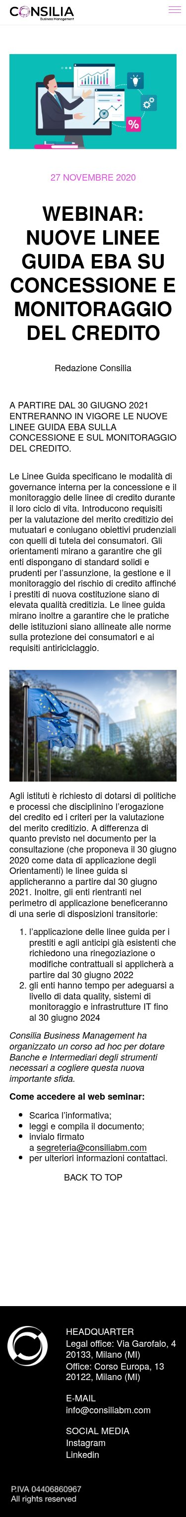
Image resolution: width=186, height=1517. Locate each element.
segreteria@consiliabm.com (92, 1146)
